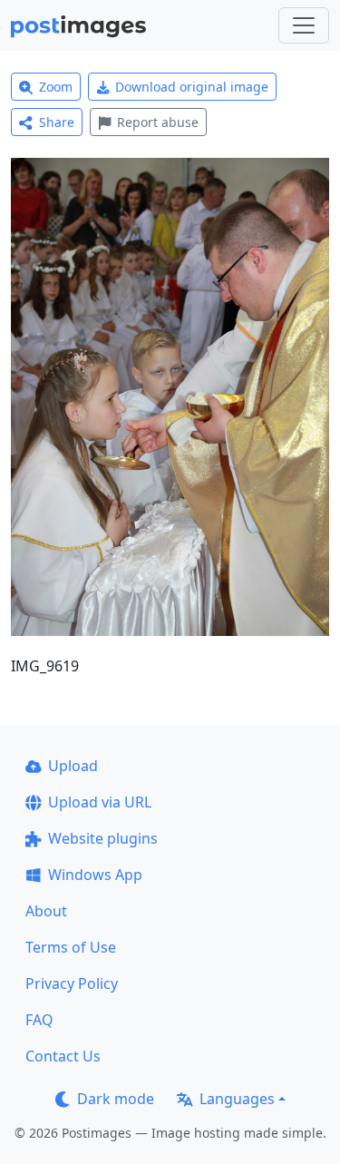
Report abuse (158, 122)
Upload (73, 766)
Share (56, 122)
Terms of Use (70, 947)
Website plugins (103, 838)
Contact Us (63, 1056)
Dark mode (115, 1099)
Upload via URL (99, 802)
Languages (237, 1099)
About (46, 911)
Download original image (191, 86)
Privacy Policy (71, 983)
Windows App (95, 875)
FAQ (39, 1020)
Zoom (56, 86)
